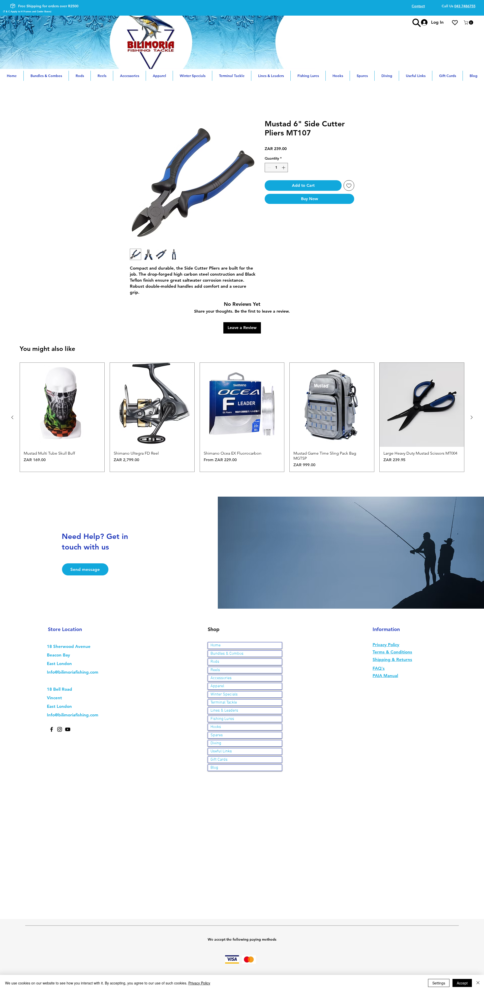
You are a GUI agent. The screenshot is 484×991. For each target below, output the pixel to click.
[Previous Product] (12, 384)
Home (135, 101)
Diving (215, 709)
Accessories (221, 644)
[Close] (478, 983)
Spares (216, 701)
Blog (214, 734)
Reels (215, 636)
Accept (462, 982)
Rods (214, 628)
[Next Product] (472, 384)
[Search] (416, 22)
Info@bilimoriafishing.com (72, 638)
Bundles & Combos (227, 620)
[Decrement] (268, 167)
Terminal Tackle (223, 669)
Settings (438, 982)
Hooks (215, 693)
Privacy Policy (199, 982)
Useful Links (221, 718)
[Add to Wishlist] (349, 185)
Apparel (217, 652)
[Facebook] (51, 696)
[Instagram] (59, 696)
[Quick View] (62, 371)
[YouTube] (68, 696)
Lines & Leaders (224, 677)
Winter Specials (224, 661)
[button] (469, 22)
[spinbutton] (276, 167)
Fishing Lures (222, 685)
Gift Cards (219, 726)
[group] (242, 384)
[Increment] (284, 167)
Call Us (458, 6)
